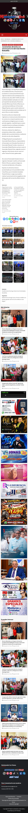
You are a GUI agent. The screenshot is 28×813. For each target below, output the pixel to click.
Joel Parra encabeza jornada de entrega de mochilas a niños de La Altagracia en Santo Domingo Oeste (12, 357)
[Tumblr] (24, 219)
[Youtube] (14, 221)
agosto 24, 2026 (16, 388)
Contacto (19, 796)
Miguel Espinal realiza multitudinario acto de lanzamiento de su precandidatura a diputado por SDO (7, 189)
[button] (2, 34)
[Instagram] (12, 219)
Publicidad (10, 44)
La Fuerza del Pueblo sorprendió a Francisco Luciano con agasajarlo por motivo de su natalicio (19, 189)
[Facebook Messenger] (11, 221)
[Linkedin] (15, 219)
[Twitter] (7, 219)
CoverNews (10, 810)
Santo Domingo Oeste (18, 44)
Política (4, 747)
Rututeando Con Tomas (7, 53)
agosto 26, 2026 (16, 334)
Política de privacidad (13, 798)
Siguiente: (14, 298)
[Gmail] (17, 221)
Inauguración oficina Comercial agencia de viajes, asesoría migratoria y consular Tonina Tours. (13, 385)
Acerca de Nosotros (10, 796)
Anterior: (14, 291)
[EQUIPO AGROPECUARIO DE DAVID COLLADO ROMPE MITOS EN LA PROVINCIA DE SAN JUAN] (14, 741)
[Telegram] (18, 219)
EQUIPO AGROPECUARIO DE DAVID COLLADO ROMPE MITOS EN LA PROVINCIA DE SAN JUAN (13, 752)
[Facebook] (4, 219)
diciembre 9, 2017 (17, 53)
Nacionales (5, 44)
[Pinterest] (21, 219)
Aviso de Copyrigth (14, 804)
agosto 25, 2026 (16, 361)
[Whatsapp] (10, 219)
